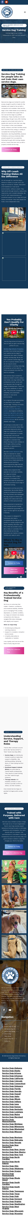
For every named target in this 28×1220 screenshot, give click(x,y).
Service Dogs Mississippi (13, 1129)
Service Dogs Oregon (11, 1171)
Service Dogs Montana (12, 1137)
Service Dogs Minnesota (13, 1127)
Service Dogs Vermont (12, 1199)
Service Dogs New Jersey (13, 1150)
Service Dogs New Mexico (14, 1152)
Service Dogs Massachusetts (9, 1121)
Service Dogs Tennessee (13, 1191)
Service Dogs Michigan (12, 1124)
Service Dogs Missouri (12, 1132)
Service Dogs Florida (11, 1089)
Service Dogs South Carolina (11, 1183)
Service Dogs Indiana (11, 1102)
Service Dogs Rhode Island (11, 1179)
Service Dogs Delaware (12, 1086)
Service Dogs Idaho (10, 1096)
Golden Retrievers (14, 451)
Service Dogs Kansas (11, 1107)
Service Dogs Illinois (11, 1099)
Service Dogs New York (12, 1155)
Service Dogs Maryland (12, 1117)
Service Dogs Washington (13, 1204)
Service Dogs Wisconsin (12, 1211)
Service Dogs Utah (10, 1196)
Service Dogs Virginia (11, 1201)
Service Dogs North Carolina (11, 1158)
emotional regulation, (10, 413)
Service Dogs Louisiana (12, 1112)
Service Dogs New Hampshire (10, 1146)
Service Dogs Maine (11, 1114)
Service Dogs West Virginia (10, 1208)
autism (6, 411)
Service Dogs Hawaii (11, 1094)
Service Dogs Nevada (11, 1143)
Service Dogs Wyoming (12, 1214)
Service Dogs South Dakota (11, 1188)
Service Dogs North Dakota (11, 1163)
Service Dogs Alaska (11, 1071)
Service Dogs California (12, 1078)
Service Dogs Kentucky (12, 1109)
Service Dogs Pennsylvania (8, 1175)
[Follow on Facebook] (2, 2)
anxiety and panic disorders (12, 409)
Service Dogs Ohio (10, 1166)
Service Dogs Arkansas (12, 1076)
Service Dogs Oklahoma (12, 1169)
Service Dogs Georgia (11, 1091)
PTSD (18, 406)
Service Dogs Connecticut (13, 1084)
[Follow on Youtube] (6, 2)
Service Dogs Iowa (10, 1104)
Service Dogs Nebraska (12, 1140)
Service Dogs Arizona (11, 1073)
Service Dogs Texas (11, 1194)
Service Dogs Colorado (12, 1081)
